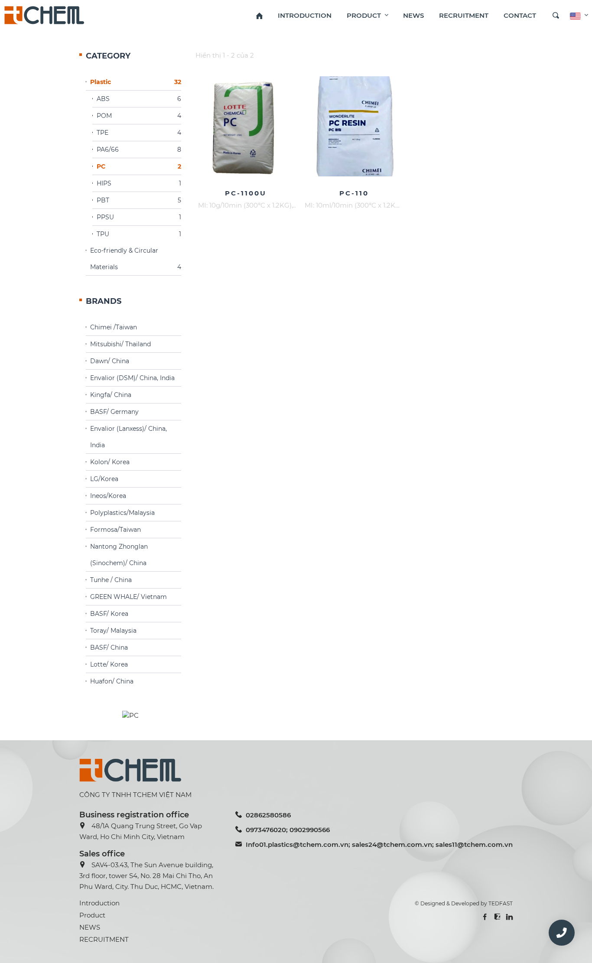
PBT (139, 200)
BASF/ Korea (109, 614)
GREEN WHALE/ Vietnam (128, 597)
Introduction (99, 903)
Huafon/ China (111, 681)
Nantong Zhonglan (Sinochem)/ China (119, 555)
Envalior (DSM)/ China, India (132, 378)
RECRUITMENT (104, 939)
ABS (139, 99)
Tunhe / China (111, 580)
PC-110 (354, 193)
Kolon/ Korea (110, 462)
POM (139, 116)
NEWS (89, 927)
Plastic (135, 82)
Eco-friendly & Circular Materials (135, 259)
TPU (139, 234)
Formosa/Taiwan (115, 530)
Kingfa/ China (110, 395)
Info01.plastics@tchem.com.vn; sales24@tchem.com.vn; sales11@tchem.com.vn (379, 844)
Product (92, 915)
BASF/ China (109, 647)
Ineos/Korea (108, 496)
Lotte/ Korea (109, 664)
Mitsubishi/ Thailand (120, 344)
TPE (139, 133)
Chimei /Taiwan (113, 327)
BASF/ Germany (114, 412)
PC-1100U (246, 193)
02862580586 (268, 815)
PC (139, 166)
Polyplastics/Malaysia (122, 513)
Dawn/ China (109, 361)
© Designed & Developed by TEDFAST (464, 903)
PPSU (139, 217)
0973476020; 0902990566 (288, 830)
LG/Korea (104, 479)
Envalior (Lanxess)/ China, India (128, 437)
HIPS (139, 183)
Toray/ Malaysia (113, 630)
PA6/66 (139, 149)
